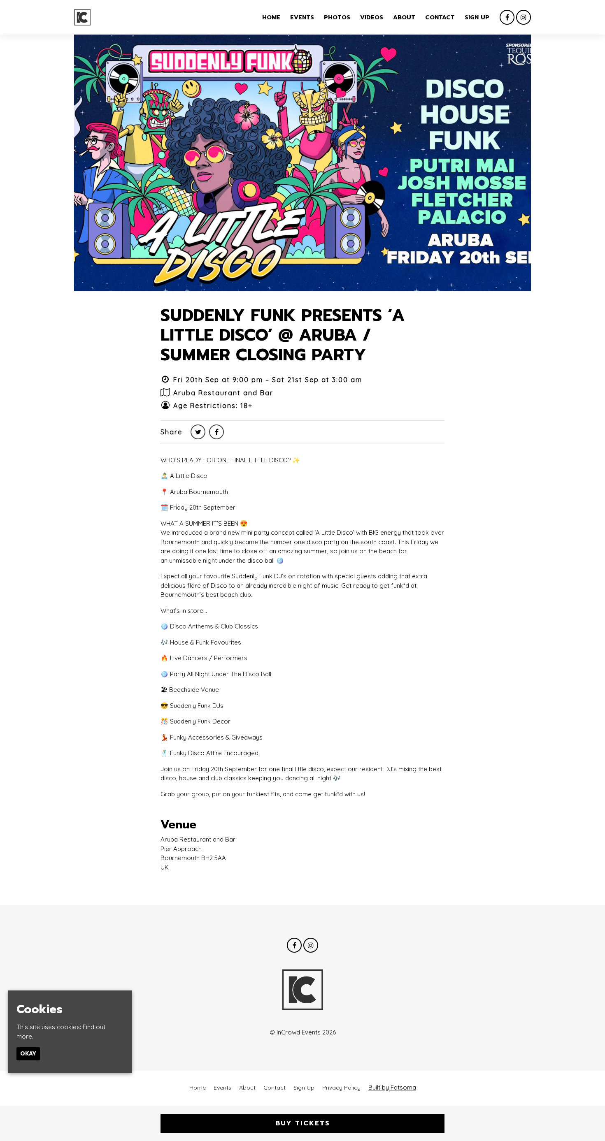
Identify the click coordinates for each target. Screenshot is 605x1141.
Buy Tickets (302, 1123)
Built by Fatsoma (392, 1087)
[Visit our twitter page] (198, 432)
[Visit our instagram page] (523, 17)
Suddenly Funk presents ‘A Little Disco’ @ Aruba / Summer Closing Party (283, 335)
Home (271, 17)
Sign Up (477, 17)
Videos (371, 17)
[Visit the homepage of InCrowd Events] (82, 17)
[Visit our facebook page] (507, 17)
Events (302, 17)
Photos (337, 17)
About (404, 17)
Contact (440, 17)
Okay (28, 1054)
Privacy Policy (341, 1087)
